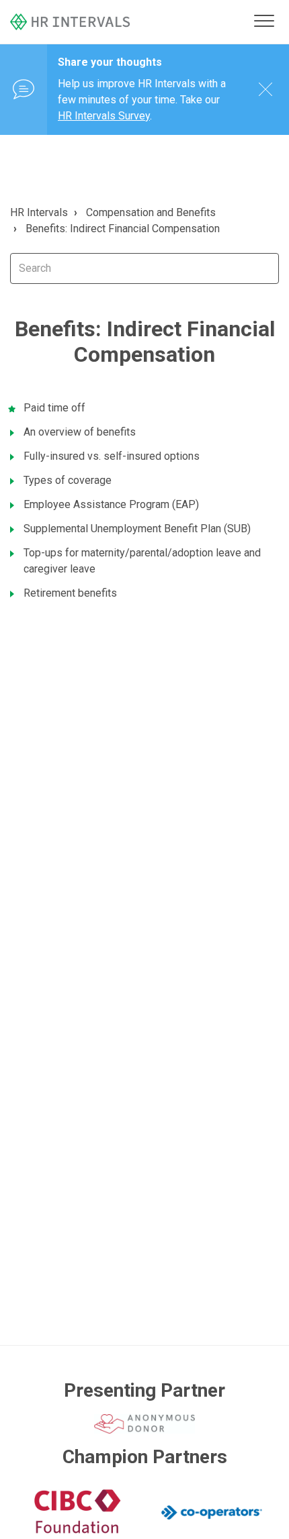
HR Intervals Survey (104, 115)
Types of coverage (68, 480)
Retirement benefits (70, 593)
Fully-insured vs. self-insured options (112, 456)
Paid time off (54, 407)
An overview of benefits (80, 432)
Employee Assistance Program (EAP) (111, 504)
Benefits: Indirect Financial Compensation (123, 228)
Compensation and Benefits (151, 212)
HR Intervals (39, 212)
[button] (264, 20)
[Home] (129, 21)
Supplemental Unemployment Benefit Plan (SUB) (137, 528)
